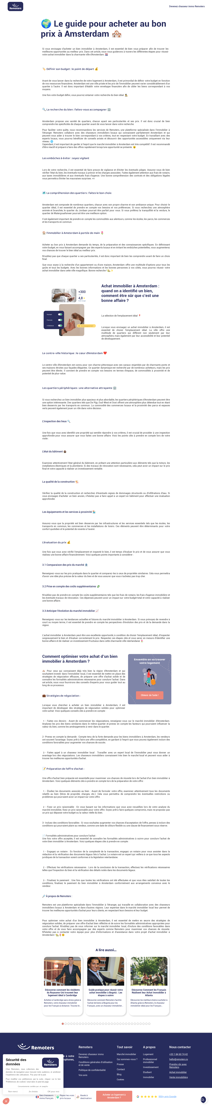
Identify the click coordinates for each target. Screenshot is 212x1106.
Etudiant (147, 1072)
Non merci (13, 1091)
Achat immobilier (178, 1072)
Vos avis (83, 1075)
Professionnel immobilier (150, 1061)
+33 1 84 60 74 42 (178, 1054)
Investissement (150, 1067)
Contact (121, 1069)
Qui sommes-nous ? (127, 1059)
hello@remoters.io (178, 1059)
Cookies (120, 1079)
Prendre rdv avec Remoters (178, 1066)
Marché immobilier (126, 1054)
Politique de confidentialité (92, 1070)
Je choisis (33, 1091)
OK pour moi (53, 1091)
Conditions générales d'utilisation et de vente (95, 1063)
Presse (120, 1064)
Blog (119, 1074)
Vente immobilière (178, 1077)
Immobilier (148, 1077)
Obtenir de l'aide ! (149, 695)
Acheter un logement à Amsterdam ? (114, 1096)
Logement (148, 1054)
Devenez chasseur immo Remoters (187, 6)
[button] (6, 1101)
